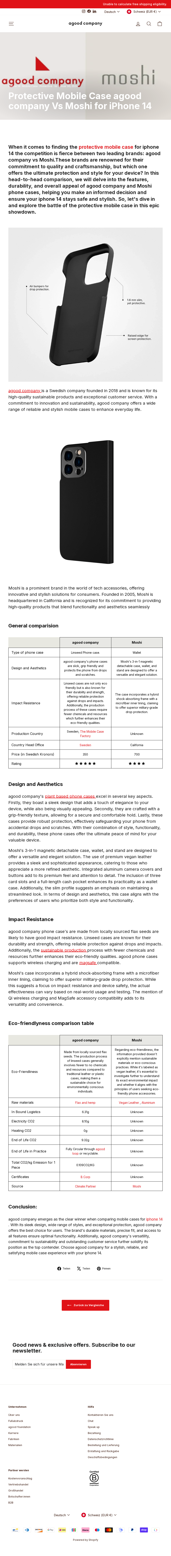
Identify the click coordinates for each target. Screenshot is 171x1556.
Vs (55, 86)
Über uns (14, 1414)
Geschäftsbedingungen (102, 1457)
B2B (10, 1502)
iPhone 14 (14, 86)
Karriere (13, 1433)
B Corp (85, 1177)
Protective (46, 86)
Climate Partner (85, 1186)
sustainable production (64, 950)
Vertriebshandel (18, 1484)
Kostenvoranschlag (20, 1478)
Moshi (137, 1186)
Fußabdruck (15, 1421)
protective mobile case (107, 147)
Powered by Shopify (85, 1539)
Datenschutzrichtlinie (101, 1439)
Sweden (85, 745)
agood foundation (19, 1427)
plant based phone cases (70, 796)
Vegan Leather (129, 1102)
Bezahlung (94, 1433)
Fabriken (13, 1439)
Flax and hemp (85, 1102)
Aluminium (148, 1102)
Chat (90, 1421)
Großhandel (15, 1490)
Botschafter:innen (19, 1496)
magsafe (88, 962)
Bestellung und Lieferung (103, 1445)
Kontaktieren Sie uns (100, 1414)
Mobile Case (30, 86)
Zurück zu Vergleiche (88, 1305)
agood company (24, 390)
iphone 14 (154, 1219)
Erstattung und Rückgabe (103, 1451)
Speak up (94, 1427)
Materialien (15, 1445)
